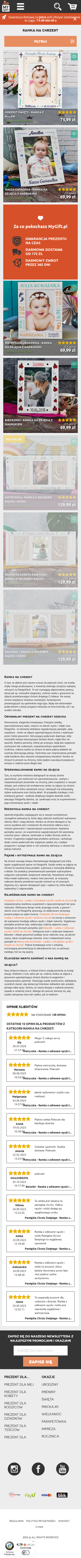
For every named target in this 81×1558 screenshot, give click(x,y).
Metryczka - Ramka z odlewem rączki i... (47, 1051)
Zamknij (75, 19)
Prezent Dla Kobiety (15, 1394)
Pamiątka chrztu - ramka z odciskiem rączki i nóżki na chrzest (38, 900)
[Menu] (33, 1542)
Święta (48, 1399)
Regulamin (17, 1521)
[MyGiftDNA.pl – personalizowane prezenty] (6, 6)
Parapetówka (54, 1421)
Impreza (49, 1429)
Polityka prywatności (41, 1521)
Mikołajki (50, 1407)
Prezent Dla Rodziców (15, 1405)
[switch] (26, 1552)
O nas (39, 1527)
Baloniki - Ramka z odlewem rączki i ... (49, 1187)
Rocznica (50, 1436)
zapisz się (40, 1361)
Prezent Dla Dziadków (15, 1416)
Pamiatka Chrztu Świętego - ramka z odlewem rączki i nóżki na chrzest (37, 916)
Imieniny (49, 1392)
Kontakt (64, 1521)
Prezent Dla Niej (19, 1384)
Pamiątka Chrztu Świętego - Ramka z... (48, 1218)
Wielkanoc (52, 1414)
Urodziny (50, 1384)
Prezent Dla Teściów (15, 1428)
